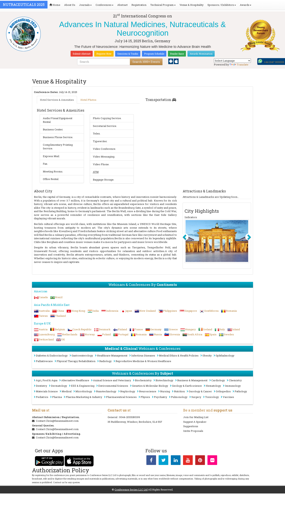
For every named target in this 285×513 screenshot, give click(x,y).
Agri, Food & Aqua (46, 380)
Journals (84, 5)
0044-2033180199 (129, 417)
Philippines (170, 310)
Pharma (57, 397)
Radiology (105, 361)
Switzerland (46, 339)
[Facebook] (151, 461)
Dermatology (59, 385)
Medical (67, 391)
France (138, 329)
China (60, 310)
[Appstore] (176, 61)
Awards (244, 5)
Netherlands (69, 334)
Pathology (241, 391)
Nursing (165, 391)
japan (129, 310)
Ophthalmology (225, 355)
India (95, 310)
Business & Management (192, 380)
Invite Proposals (193, 431)
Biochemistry (143, 380)
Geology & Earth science (187, 385)
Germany (156, 329)
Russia (158, 334)
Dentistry (41, 385)
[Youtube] (188, 461)
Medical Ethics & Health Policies (179, 355)
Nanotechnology (106, 391)
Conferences (103, 5)
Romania (231, 310)
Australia (44, 310)
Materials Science (47, 391)
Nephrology (127, 391)
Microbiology (83, 391)
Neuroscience (147, 391)
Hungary (190, 329)
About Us (69, 5)
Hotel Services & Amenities (57, 100)
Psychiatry (160, 397)
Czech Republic (82, 329)
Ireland (207, 329)
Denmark (105, 329)
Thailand (60, 316)
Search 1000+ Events (146, 62)
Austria (43, 329)
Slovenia (174, 334)
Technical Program (162, 5)
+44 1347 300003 (274, 62)
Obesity (207, 355)
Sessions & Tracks (127, 53)
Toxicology (212, 397)
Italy (222, 329)
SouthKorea (211, 310)
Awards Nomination (201, 53)
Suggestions (190, 426)
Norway (90, 334)
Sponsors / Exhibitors (220, 5)
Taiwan (43, 316)
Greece (173, 329)
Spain (213, 334)
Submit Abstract (82, 53)
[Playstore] (171, 61)
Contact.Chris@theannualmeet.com (57, 421)
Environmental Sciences (113, 385)
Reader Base (177, 53)
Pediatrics (42, 397)
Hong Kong (78, 310)
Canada (43, 297)
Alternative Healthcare (75, 380)
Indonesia (112, 310)
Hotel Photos (88, 100)
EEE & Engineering (82, 385)
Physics (145, 397)
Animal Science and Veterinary (112, 380)
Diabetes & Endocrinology (52, 355)
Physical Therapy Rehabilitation (76, 361)
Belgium (60, 329)
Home (56, 5)
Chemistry (235, 380)
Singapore (190, 310)
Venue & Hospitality (192, 5)
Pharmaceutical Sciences (121, 397)
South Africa (194, 334)
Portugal (123, 334)
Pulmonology (179, 397)
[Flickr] (212, 461)
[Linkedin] (175, 461)
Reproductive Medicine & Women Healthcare (143, 361)
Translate (242, 64)
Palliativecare (44, 361)
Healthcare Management (112, 355)
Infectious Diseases (143, 355)
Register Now (103, 53)
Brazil (58, 297)
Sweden (229, 334)
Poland (106, 334)
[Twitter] (163, 461)
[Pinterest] (200, 461)
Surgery (196, 397)
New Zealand (147, 310)
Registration (138, 5)
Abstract (122, 5)
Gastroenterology (82, 355)
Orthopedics (223, 391)
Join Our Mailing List (195, 417)
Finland (122, 329)
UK (63, 339)
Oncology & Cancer (200, 391)
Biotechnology (164, 380)
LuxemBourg (47, 334)
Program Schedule (154, 53)
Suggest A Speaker (194, 421)
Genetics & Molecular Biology (150, 385)
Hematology (213, 385)
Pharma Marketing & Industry (84, 397)
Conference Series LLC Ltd (131, 489)
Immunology (233, 385)
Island (236, 329)
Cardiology (218, 380)
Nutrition (179, 391)
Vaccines (228, 397)
